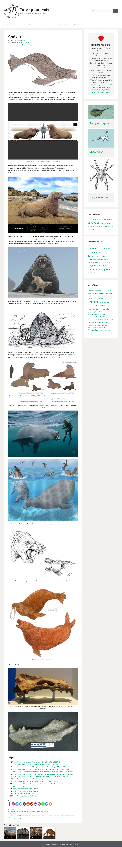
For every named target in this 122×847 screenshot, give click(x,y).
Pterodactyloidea (101, 317)
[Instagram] (13, 804)
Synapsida (106, 325)
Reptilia (99, 319)
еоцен (98, 219)
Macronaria (96, 309)
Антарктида (102, 252)
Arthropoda (99, 293)
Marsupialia (90, 312)
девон (94, 219)
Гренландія (92, 259)
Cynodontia (90, 305)
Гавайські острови (101, 256)
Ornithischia (103, 312)
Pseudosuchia (92, 317)
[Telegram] (20, 804)
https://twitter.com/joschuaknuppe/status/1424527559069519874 (35, 781)
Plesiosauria (99, 314)
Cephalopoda (105, 296)
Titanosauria (107, 330)
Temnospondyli (92, 327)
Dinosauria (99, 305)
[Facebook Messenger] (46, 804)
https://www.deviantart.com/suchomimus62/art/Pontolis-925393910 (36, 762)
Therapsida (104, 327)
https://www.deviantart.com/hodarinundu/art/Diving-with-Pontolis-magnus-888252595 (42, 774)
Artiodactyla (109, 293)
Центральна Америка (100, 273)
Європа (92, 247)
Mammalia (25, 811)
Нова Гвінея (91, 262)
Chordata (19, 811)
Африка (92, 256)
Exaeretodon (13, 813)
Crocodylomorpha (104, 302)
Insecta (90, 309)
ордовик (112, 223)
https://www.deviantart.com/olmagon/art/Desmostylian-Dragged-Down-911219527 (40, 767)
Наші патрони (78, 24)
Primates (105, 314)
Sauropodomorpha (101, 322)
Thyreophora (100, 330)
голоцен (90, 219)
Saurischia (108, 320)
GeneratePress (74, 844)
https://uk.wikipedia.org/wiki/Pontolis (25, 793)
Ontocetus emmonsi (40, 405)
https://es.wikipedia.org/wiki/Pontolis (25, 789)
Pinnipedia (40, 811)
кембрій (109, 219)
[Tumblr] (24, 804)
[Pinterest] (31, 804)
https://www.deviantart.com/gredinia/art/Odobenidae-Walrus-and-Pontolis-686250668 (42, 772)
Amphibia (98, 290)
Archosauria (91, 293)
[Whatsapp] (43, 804)
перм (94, 226)
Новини (31, 24)
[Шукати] (115, 11)
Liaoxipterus (97, 151)
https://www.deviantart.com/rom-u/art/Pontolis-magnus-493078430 (36, 764)
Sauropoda (91, 322)
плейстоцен (100, 226)
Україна (91, 273)
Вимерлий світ (34, 9)
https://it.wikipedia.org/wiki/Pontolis (25, 791)
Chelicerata (91, 298)
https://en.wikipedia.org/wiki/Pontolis (25, 796)
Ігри (59, 24)
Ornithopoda (92, 314)
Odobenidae (32, 811)
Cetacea (112, 296)
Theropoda (92, 330)
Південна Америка (98, 265)
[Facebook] (9, 804)
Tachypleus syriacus (101, 123)
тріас (90, 229)
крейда (92, 222)
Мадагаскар (101, 259)
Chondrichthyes (99, 298)
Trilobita (89, 332)
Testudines (98, 327)
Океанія (108, 262)
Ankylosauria (105, 290)
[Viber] (39, 804)
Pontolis (46, 811)
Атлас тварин (50, 24)
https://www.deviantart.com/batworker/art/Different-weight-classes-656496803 (40, 769)
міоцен (21, 42)
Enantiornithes (107, 306)
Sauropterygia (92, 325)
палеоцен (90, 226)
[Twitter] (17, 804)
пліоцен (27, 42)
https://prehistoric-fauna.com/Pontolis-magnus (28, 779)
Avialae (93, 296)
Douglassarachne (99, 197)
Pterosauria (92, 320)
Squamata (100, 325)
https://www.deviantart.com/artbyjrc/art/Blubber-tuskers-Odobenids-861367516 (40, 776)
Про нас (67, 24)
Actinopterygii (92, 290)
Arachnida (110, 290)
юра (95, 229)
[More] (50, 804)
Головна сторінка (11, 24)
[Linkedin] (35, 804)
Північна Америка (28, 45)
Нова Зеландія (100, 262)
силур (111, 226)
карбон (104, 219)
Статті (23, 24)
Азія (94, 252)
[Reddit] (28, 804)
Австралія (102, 248)
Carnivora (13, 811)
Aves (89, 296)
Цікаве (39, 24)
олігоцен (107, 223)
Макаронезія (110, 259)
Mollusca (96, 312)
